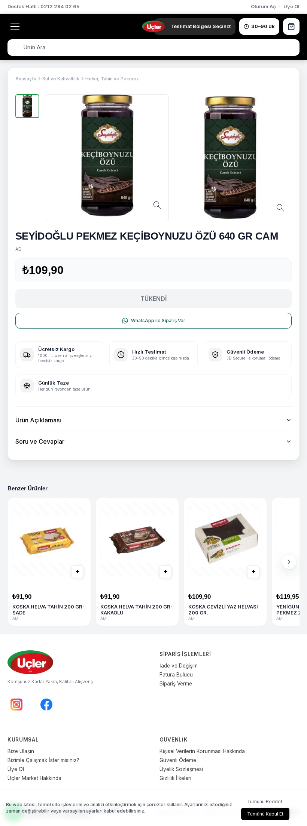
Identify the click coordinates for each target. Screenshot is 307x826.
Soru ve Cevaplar (39, 441)
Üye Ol (291, 6)
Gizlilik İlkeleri (175, 778)
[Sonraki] (289, 561)
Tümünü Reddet (264, 801)
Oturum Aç (263, 6)
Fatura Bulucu (176, 675)
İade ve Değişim (178, 666)
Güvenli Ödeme (177, 760)
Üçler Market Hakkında (34, 778)
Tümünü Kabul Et (265, 814)
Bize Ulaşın (20, 751)
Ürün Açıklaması (38, 420)
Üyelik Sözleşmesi (181, 769)
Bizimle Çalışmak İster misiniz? (43, 760)
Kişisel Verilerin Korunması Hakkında (202, 751)
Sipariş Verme (175, 684)
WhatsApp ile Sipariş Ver (158, 320)
